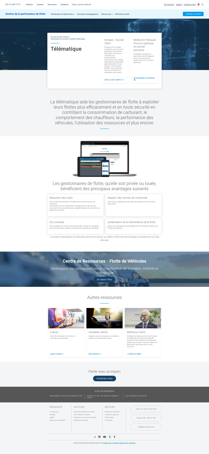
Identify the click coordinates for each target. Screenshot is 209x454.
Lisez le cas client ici (114, 80)
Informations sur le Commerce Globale (85, 417)
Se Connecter (169, 4)
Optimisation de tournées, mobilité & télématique (68, 39)
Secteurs (40, 4)
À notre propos (54, 412)
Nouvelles (52, 414)
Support (179, 4)
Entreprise (65, 4)
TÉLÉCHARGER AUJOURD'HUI (144, 79)
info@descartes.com (146, 427)
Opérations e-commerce (81, 420)
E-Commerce (108, 420)
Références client (122, 14)
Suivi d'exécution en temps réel (136, 396)
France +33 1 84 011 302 (146, 418)
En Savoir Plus (104, 279)
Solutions (29, 4)
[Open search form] (202, 4)
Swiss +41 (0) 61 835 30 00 (146, 409)
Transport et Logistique (112, 414)
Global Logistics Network (81, 4)
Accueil (53, 37)
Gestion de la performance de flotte (25, 13)
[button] (143, 318)
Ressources (52, 4)
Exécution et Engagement (87, 14)
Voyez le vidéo (135, 354)
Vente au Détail (109, 417)
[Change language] (198, 4)
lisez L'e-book (56, 354)
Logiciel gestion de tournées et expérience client (66, 396)
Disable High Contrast (127, 443)
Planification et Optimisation (62, 14)
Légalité (52, 417)
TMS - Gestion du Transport (82, 414)
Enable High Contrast (111, 443)
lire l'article (95, 354)
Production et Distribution (112, 412)
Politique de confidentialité (57, 420)
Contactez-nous (190, 4)
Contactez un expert (193, 14)
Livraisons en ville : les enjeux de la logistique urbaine (102, 396)
